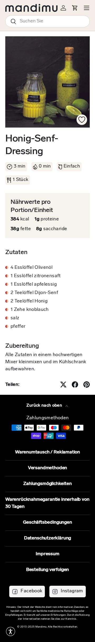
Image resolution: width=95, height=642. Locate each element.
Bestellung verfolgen (47, 570)
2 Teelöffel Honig (29, 301)
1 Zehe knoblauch (30, 309)
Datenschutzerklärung (47, 538)
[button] (10, 631)
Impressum (47, 554)
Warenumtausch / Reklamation (47, 452)
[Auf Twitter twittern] (63, 384)
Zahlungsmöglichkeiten (47, 484)
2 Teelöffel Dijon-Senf (34, 293)
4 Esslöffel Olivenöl (32, 267)
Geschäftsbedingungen (47, 522)
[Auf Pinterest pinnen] (86, 384)
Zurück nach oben (44, 405)
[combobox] (47, 21)
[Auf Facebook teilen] (75, 384)
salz (15, 318)
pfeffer (18, 326)
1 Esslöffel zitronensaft (36, 276)
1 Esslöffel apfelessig (34, 284)
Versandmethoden (47, 468)
